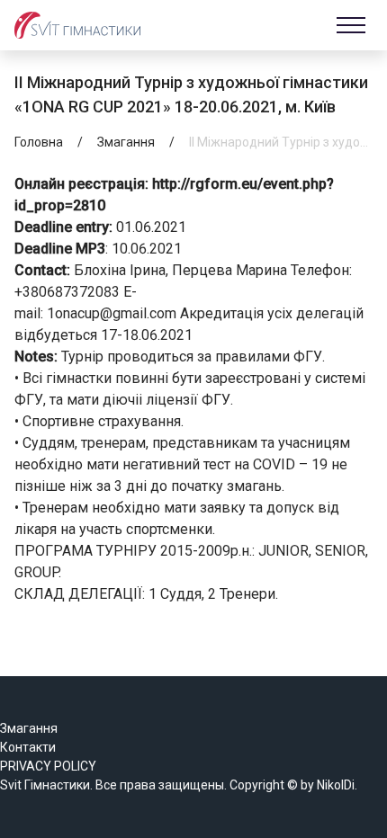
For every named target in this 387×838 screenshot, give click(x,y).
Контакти (28, 747)
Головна (38, 142)
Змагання (126, 142)
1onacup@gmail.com (111, 313)
